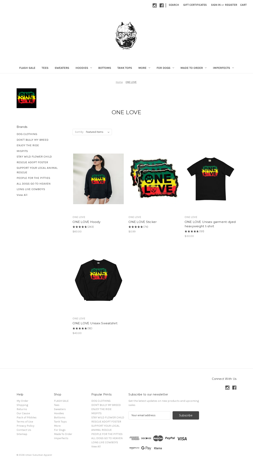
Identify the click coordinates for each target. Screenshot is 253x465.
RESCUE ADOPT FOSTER (32, 162)
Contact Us (24, 430)
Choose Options (98, 185)
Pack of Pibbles (27, 417)
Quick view (95, 171)
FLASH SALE (27, 68)
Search (174, 5)
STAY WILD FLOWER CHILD (34, 156)
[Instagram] (155, 5)
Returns (22, 409)
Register (231, 5)
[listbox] (98, 132)
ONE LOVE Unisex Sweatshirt (95, 323)
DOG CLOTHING (27, 134)
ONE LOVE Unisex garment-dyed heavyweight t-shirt (210, 224)
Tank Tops (124, 68)
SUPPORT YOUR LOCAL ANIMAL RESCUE (37, 170)
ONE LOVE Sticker (142, 222)
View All (22, 195)
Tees (45, 68)
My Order (22, 401)
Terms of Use (25, 421)
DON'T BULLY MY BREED (32, 139)
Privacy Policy (25, 425)
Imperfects (221, 68)
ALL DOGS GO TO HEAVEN (34, 183)
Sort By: (79, 131)
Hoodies (82, 68)
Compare (97, 178)
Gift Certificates (195, 5)
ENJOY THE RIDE (28, 145)
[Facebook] (162, 5)
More (142, 68)
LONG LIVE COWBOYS (31, 189)
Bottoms (104, 68)
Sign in (216, 5)
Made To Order (191, 68)
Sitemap (22, 434)
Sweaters (62, 68)
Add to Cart (154, 185)
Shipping (22, 405)
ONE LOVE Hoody (86, 222)
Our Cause (23, 413)
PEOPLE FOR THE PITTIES (33, 178)
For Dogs (163, 68)
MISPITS (22, 151)
